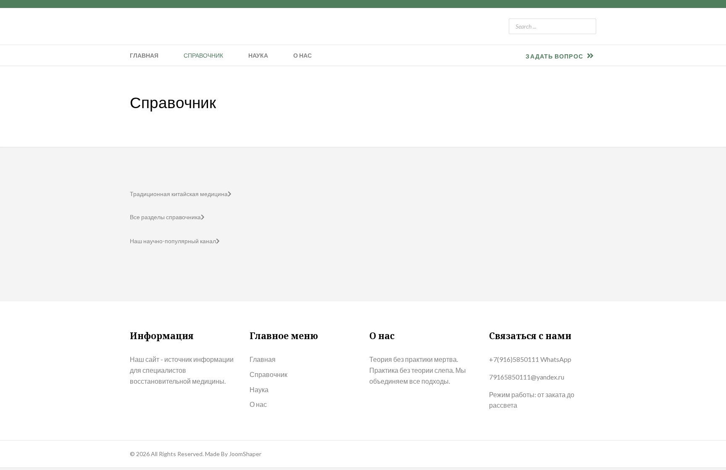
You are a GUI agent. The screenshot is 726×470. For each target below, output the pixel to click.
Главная (144, 55)
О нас (302, 55)
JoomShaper (245, 453)
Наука (258, 55)
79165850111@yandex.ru (526, 377)
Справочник (203, 55)
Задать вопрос (555, 56)
